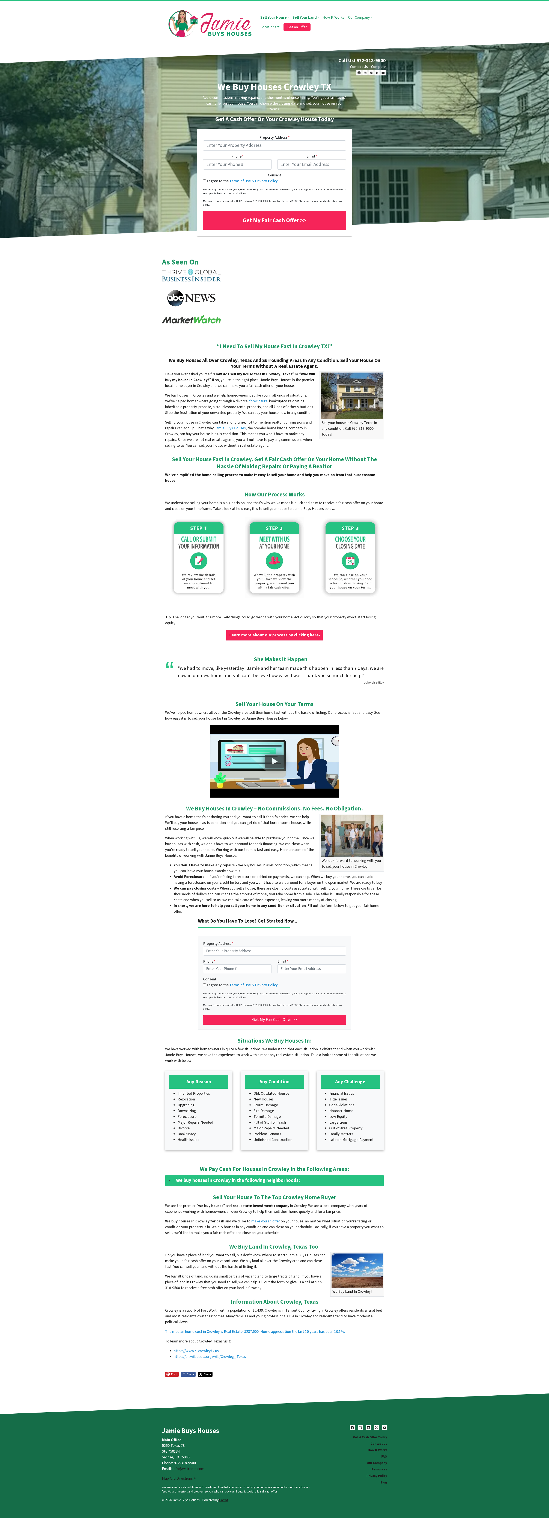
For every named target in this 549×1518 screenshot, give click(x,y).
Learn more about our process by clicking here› (274, 635)
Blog (383, 1482)
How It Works (333, 17)
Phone (237, 156)
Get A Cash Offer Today (370, 1437)
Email (311, 156)
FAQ (384, 1456)
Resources (379, 1469)
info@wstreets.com (188, 1468)
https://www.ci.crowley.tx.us (196, 1351)
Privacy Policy (377, 1475)
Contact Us (359, 66)
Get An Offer (297, 27)
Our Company (359, 17)
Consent (274, 175)
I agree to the (242, 181)
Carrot (223, 1500)
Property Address (274, 137)
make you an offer (265, 1221)
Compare (378, 66)
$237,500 (251, 1331)
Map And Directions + (179, 1478)
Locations (268, 27)
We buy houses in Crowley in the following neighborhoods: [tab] (238, 1180)
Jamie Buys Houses (230, 428)
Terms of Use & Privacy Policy (253, 181)
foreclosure (258, 401)
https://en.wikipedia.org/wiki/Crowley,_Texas (210, 1356)
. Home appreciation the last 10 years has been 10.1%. (302, 1331)
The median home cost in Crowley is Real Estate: (204, 1331)
